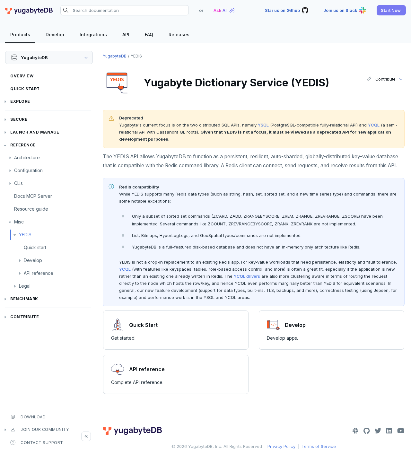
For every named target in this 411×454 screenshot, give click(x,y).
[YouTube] (401, 430)
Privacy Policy (281, 446)
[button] (391, 10)
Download (33, 417)
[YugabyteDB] (29, 10)
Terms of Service (319, 446)
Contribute (24, 316)
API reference (38, 273)
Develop (33, 260)
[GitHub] (366, 430)
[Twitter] (378, 430)
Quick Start (25, 88)
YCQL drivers (247, 276)
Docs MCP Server (33, 196)
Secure (18, 119)
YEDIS (25, 234)
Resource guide (31, 209)
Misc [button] (19, 221)
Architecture (27, 157)
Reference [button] (23, 145)
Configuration (28, 170)
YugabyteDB (115, 56)
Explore (20, 101)
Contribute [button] (385, 79)
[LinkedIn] (389, 430)
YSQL (263, 124)
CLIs (18, 183)
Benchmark (24, 298)
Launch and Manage (34, 132)
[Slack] (355, 430)
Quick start (35, 247)
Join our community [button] (45, 429)
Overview (21, 76)
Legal (25, 286)
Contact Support (42, 442)
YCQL (374, 124)
